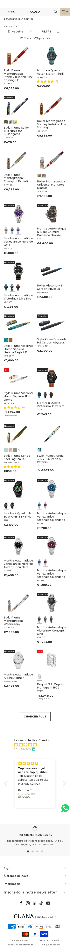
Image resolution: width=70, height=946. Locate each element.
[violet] (18, 230)
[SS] (12, 505)
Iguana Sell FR (49, 917)
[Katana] (14, 121)
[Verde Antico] (14, 449)
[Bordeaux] (45, 505)
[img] (37, 745)
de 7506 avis (22, 749)
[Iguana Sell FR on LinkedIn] (35, 903)
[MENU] (2, 12)
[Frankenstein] (39, 175)
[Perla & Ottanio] (39, 449)
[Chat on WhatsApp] (65, 810)
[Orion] (10, 339)
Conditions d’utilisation (50, 940)
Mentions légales (20, 940)
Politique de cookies (50, 944)
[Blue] (6, 449)
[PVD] (6, 505)
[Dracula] (43, 175)
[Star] (10, 121)
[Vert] (45, 619)
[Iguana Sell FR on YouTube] (48, 903)
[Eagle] (6, 339)
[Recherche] (55, 12)
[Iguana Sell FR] (35, 12)
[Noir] (6, 230)
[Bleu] (12, 230)
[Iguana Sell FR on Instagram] (28, 903)
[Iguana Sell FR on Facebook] (21, 903)
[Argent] (39, 676)
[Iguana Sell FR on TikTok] (42, 903)
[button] (45, 81)
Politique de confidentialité (20, 944)
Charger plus (35, 716)
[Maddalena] (10, 449)
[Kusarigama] (6, 121)
